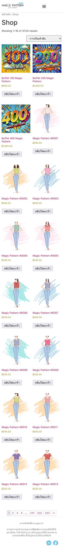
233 (47, 513)
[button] (44, 6)
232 (39, 513)
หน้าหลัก (6, 14)
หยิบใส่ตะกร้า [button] (12, 94)
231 (32, 513)
